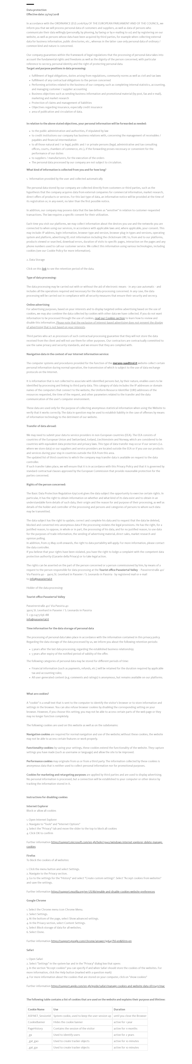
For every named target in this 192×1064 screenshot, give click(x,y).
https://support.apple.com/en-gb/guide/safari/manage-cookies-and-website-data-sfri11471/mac (108, 986)
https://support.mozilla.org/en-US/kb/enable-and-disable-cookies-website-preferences (103, 891)
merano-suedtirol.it (125, 363)
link (44, 268)
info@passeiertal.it (41, 579)
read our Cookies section (110, 318)
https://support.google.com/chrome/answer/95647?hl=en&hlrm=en (91, 941)
